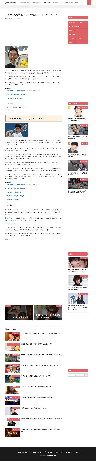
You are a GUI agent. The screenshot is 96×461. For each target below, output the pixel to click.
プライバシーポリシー (64, 2)
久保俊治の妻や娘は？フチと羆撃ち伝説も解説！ (77, 173)
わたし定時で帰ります (83, 107)
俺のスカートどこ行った (15, 397)
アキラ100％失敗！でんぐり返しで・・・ (17, 107)
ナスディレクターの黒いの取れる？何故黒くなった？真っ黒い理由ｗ (41, 355)
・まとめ (11, 110)
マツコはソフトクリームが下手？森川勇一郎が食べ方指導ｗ (39, 365)
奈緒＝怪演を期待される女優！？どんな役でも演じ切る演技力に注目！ (77, 270)
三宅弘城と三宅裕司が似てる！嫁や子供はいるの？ (36, 344)
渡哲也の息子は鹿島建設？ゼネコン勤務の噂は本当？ (77, 137)
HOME (8, 6)
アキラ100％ (17, 18)
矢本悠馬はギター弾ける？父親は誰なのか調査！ (77, 155)
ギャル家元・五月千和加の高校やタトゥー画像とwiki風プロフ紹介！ (40, 334)
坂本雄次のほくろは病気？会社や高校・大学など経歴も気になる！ (77, 191)
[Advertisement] (33, 30)
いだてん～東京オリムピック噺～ (13, 344)
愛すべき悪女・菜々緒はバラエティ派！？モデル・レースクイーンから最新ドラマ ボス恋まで (77, 307)
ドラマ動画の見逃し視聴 (23, 2)
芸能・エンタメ (47, 2)
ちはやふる (85, 143)
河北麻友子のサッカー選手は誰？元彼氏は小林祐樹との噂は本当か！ (41, 430)
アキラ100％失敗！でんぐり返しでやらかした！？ (30, 6)
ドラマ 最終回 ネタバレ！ (37, 2)
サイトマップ (74, 2)
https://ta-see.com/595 (11, 224)
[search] (86, 375)
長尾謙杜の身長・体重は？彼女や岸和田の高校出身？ (37, 397)
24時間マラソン (84, 179)
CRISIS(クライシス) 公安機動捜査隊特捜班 (13, 419)
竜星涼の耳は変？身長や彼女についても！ (34, 408)
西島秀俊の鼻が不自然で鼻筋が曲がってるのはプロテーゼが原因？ (41, 419)
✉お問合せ (55, 2)
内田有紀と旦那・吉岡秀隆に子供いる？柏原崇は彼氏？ (77, 119)
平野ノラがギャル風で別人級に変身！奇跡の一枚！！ (37, 386)
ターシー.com (10, 3)
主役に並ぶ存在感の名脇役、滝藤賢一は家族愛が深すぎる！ (77, 288)
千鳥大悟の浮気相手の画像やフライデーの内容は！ (36, 376)
